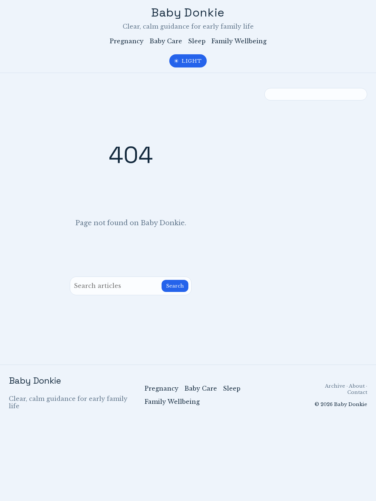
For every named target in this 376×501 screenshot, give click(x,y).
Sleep (197, 41)
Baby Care (165, 41)
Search (175, 286)
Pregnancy (127, 41)
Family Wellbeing (239, 41)
